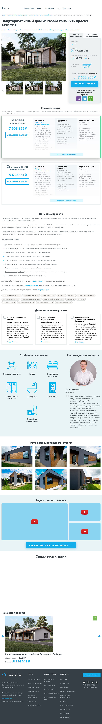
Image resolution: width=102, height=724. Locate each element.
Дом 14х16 (70, 299)
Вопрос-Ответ (65, 709)
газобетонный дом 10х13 (11, 295)
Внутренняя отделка (35, 683)
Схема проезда (6, 699)
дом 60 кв (71, 295)
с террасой (85, 67)
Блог (58, 8)
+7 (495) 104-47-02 (89, 685)
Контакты (66, 8)
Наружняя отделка (34, 679)
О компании (64, 683)
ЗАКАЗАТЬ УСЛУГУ (92, 675)
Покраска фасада (33, 687)
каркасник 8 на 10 (48, 295)
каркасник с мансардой (86, 295)
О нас (38, 8)
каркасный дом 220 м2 (26, 303)
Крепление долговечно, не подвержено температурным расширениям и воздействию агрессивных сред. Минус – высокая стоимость (17, 479)
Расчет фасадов (49, 685)
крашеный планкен (31, 285)
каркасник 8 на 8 (9, 303)
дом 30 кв (81, 299)
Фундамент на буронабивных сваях (42, 123)
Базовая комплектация (76, 36)
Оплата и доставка (66, 705)
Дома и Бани (28, 8)
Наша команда (65, 717)
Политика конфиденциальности (12, 701)
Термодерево (32, 701)
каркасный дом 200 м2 (11, 299)
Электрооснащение (34, 705)
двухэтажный (86, 64)
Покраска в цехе (33, 691)
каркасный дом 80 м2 (31, 295)
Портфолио (49, 8)
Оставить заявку (84, 84)
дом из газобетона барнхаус (53, 299)
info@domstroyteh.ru (90, 687)
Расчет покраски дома (52, 693)
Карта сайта (64, 713)
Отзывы (63, 701)
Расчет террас (49, 689)
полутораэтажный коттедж (31, 299)
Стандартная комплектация (92, 36)
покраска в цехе (43, 290)
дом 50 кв (61, 295)
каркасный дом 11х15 (63, 303)
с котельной (86, 65)
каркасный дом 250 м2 (45, 303)
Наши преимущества (67, 691)
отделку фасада (37, 281)
